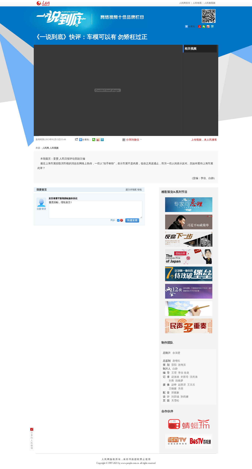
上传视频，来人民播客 (204, 139)
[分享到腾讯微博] (212, 26)
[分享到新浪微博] (208, 26)
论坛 (139, 189)
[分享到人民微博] (199, 26)
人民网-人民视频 (50, 148)
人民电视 (197, 3)
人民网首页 (184, 3)
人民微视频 (209, 3)
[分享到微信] (204, 26)
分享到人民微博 (32, 440)
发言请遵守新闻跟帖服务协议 (63, 198)
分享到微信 (132, 139)
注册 (39, 209)
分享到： (192, 26)
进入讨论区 (131, 189)
